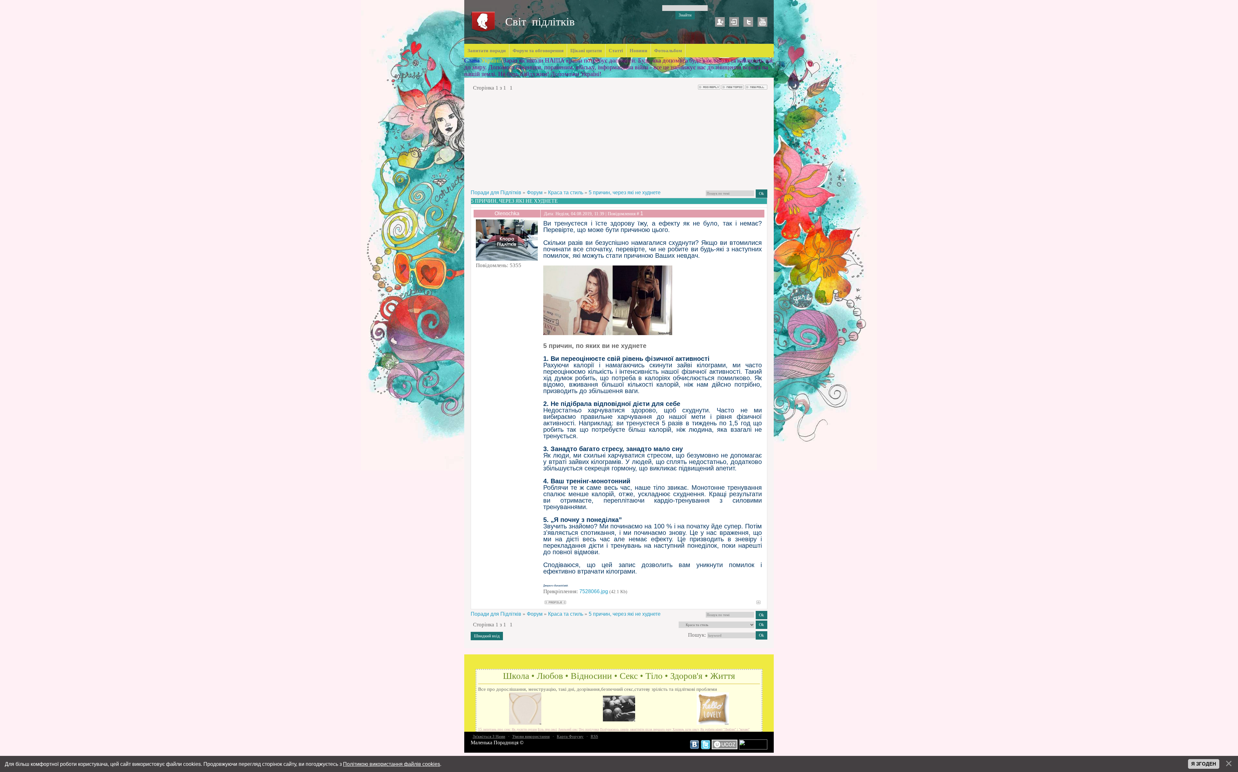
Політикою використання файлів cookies (391, 764)
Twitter (748, 22)
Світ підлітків (540, 21)
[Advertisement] (619, 140)
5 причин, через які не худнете (625, 192)
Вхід (734, 22)
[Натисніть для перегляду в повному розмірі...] (607, 333)
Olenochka (507, 213)
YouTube (762, 22)
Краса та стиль (565, 192)
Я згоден (1203, 764)
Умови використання (531, 736)
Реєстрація (720, 22)
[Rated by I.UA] (753, 747)
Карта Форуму (570, 736)
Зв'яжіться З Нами (489, 736)
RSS (594, 736)
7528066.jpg (593, 591)
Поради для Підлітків (496, 192)
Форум (535, 192)
